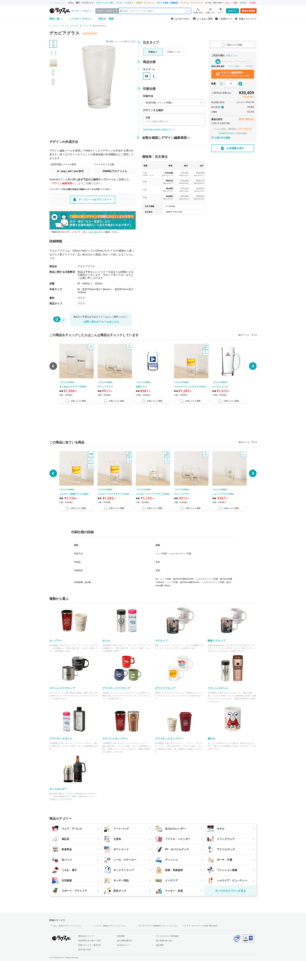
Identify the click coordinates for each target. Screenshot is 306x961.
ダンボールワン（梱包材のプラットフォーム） (158, 926)
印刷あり (152, 52)
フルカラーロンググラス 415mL (114, 494)
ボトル (106, 640)
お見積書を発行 (235, 148)
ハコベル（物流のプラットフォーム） (110, 926)
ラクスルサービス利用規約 (167, 936)
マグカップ (161, 640)
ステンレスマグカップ (62, 688)
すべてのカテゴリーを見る (230, 890)
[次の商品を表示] (253, 366)
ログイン (232, 11)
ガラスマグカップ (165, 688)
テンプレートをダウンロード (95, 199)
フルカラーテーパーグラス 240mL (153, 494)
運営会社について (85, 936)
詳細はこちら (232, 55)
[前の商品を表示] (53, 473)
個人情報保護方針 (124, 940)
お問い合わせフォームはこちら (101, 321)
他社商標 (160, 945)
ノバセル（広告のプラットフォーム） (65, 926)
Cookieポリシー (124, 945)
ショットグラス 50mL (223, 494)
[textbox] (155, 11)
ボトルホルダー (58, 788)
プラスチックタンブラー (169, 738)
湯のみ (211, 738)
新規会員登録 (248, 11)
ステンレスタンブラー (115, 738)
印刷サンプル (174, 52)
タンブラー (55, 640)
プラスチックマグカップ (116, 688)
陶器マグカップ (217, 640)
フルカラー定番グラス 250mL (74, 494)
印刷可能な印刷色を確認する (157, 129)
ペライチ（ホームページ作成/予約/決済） (201, 926)
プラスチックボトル (60, 738)
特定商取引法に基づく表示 (89, 940)
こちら (95, 232)
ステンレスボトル (218, 688)
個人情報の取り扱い (164, 940)
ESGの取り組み (84, 949)
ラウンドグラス (182, 494)
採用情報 (121, 936)
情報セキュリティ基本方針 (89, 945)
